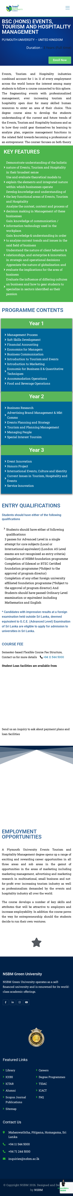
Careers (43, 1070)
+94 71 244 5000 (19, 1151)
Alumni (11, 1090)
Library (10, 1070)
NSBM (38, 1190)
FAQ (41, 1097)
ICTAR (10, 1084)
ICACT (43, 1090)
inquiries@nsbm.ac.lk (23, 1159)
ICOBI (9, 1077)
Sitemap (11, 1109)
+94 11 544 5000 (53, 657)
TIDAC (43, 1084)
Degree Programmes (52, 1077)
